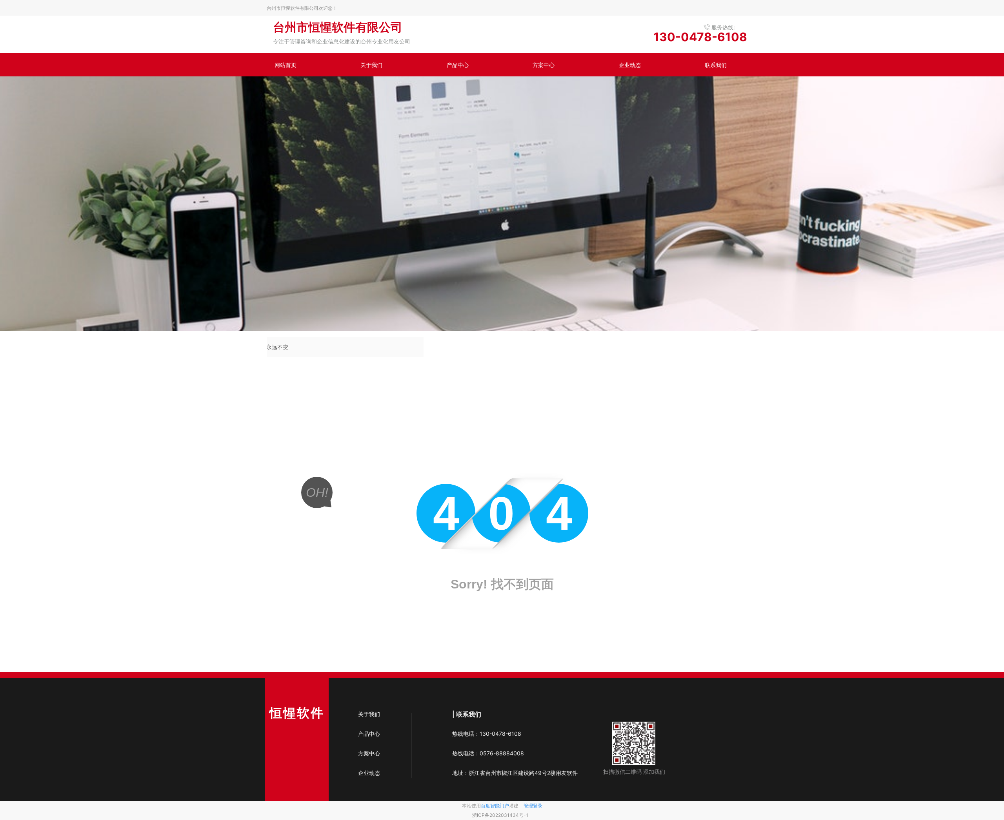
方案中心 (544, 65)
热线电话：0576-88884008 (489, 753)
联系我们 (716, 65)
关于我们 (371, 65)
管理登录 (533, 806)
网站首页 (285, 65)
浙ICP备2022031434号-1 (500, 815)
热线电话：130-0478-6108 (486, 733)
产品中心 (458, 65)
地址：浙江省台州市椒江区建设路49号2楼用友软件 (515, 772)
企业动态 (630, 65)
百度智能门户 (495, 806)
